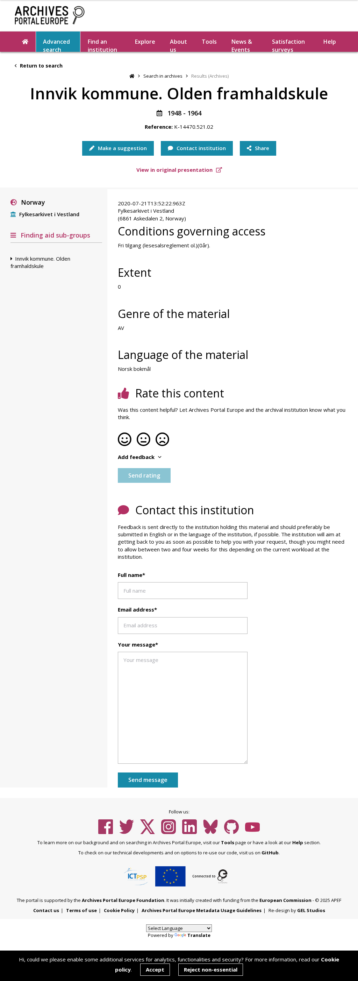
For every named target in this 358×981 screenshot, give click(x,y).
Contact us (46, 910)
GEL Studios (311, 910)
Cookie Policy (119, 910)
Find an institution (102, 45)
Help (297, 842)
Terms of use (81, 910)
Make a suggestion (121, 147)
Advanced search (56, 45)
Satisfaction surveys (288, 45)
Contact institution (200, 147)
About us (178, 45)
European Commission (285, 900)
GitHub (270, 852)
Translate (198, 935)
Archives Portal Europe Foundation (123, 900)
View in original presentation (175, 169)
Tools (209, 41)
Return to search (41, 65)
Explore (145, 41)
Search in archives (162, 76)
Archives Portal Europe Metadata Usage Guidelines (202, 910)
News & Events (241, 45)
